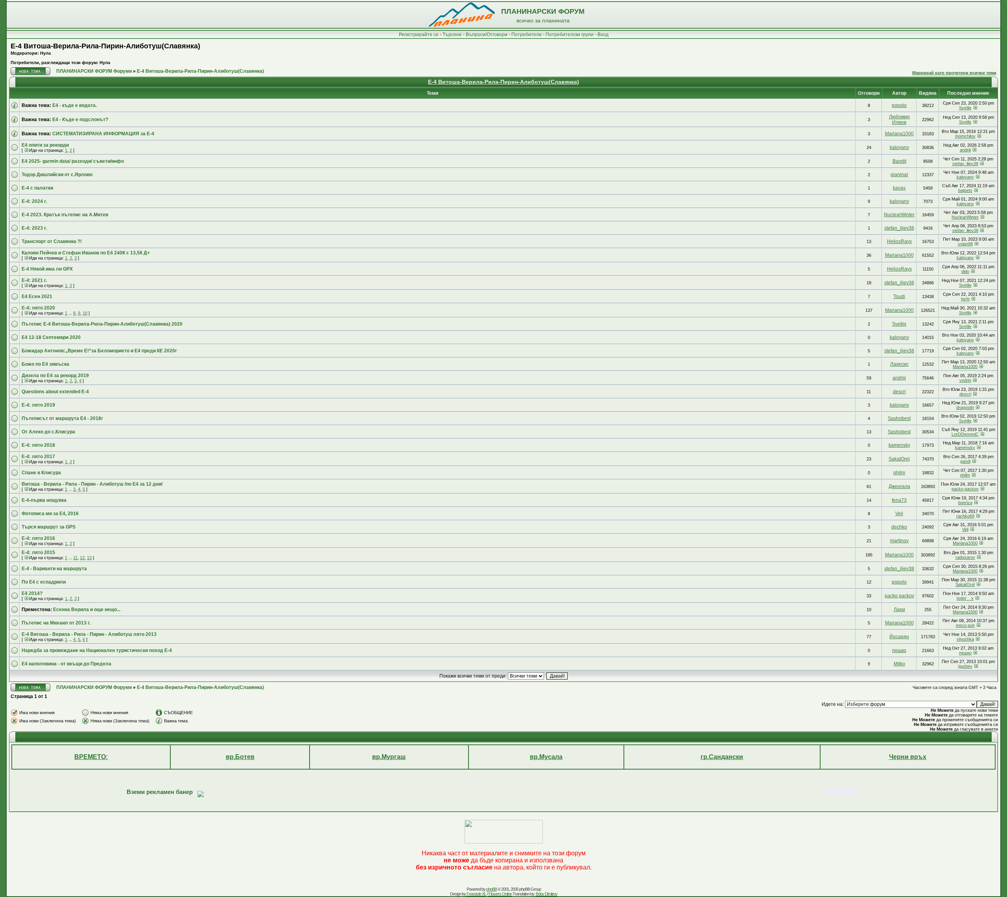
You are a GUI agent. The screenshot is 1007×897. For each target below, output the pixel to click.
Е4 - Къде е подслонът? (80, 119)
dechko (899, 527)
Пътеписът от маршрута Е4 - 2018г (62, 418)
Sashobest (899, 418)
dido (965, 271)
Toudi (899, 296)
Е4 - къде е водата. (74, 105)
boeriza (965, 502)
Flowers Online (500, 893)
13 (89, 557)
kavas (899, 188)
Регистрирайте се (419, 34)
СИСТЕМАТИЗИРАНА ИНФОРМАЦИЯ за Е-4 (103, 133)
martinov (899, 540)
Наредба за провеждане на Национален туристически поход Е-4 (97, 650)
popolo (899, 105)
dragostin (965, 407)
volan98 (965, 243)
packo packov (965, 488)
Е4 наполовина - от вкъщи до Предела (66, 664)
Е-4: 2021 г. (34, 280)
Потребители (526, 34)
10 (85, 313)
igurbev (965, 666)
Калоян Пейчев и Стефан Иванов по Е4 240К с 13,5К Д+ (86, 253)
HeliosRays (899, 241)
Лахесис (899, 364)
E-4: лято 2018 (38, 445)
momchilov (965, 136)
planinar (899, 174)
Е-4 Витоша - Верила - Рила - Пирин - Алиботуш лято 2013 (89, 634)
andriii (965, 149)
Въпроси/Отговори (486, 34)
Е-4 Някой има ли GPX (47, 269)
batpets (965, 190)
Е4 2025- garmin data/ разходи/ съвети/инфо (73, 161)
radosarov (965, 557)
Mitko (899, 664)
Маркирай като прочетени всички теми (954, 72)
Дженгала (899, 486)
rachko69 (965, 516)
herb (965, 299)
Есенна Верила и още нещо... (86, 609)
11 (75, 557)
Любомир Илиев (899, 119)
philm (899, 472)
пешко (899, 650)
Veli (899, 513)
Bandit (899, 161)
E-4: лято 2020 (38, 308)
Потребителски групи (570, 34)
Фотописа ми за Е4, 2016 (50, 513)
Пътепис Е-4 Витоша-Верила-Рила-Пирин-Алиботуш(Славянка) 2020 (102, 324)
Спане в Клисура (41, 472)
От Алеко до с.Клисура (48, 432)
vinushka (965, 639)
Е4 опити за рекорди (45, 145)
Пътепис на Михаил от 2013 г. (56, 623)
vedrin (965, 380)
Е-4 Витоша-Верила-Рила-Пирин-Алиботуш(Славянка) (105, 46)
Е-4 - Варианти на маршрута (54, 568)
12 (82, 557)
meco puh (965, 625)
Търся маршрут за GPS (49, 527)
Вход (603, 34)
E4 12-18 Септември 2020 (51, 337)
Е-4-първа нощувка (44, 500)
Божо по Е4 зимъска (45, 364)
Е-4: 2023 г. (34, 228)
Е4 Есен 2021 (37, 296)
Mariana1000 (899, 133)
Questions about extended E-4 (55, 391)
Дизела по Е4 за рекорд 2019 (55, 375)
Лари (899, 609)
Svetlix (965, 107)
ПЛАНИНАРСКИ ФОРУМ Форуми (94, 71)
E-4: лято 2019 (38, 405)
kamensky (899, 445)
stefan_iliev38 (965, 163)
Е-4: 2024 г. (34, 201)
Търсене (452, 34)
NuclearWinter (899, 214)
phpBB (491, 889)
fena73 (899, 500)
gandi (965, 461)
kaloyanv (899, 147)
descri (899, 391)
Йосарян (899, 636)
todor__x (965, 598)
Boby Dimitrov (546, 893)
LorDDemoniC (965, 434)
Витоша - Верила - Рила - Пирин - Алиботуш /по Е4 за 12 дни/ (92, 484)
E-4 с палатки (37, 188)
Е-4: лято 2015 (38, 552)
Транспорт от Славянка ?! (52, 241)
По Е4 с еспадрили (44, 582)
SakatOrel (899, 459)
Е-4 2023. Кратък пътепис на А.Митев (65, 214)
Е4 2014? (32, 593)
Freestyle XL (476, 893)
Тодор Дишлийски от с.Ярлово (57, 174)
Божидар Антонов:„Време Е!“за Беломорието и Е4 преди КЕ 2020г (99, 351)
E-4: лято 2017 (38, 456)
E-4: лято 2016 (38, 538)
